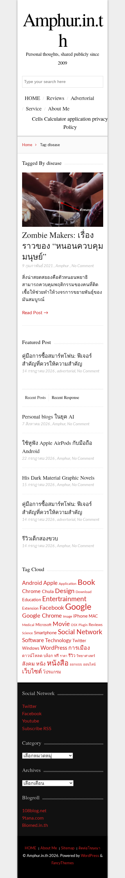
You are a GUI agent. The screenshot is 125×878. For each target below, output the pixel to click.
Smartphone (45, 633)
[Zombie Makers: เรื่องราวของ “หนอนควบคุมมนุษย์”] (62, 225)
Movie (61, 624)
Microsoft (43, 625)
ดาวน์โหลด (32, 656)
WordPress (53, 648)
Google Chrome (42, 616)
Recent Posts (35, 397)
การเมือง (79, 648)
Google (78, 607)
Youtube (30, 721)
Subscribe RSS (36, 728)
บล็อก (48, 656)
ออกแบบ (76, 664)
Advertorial (82, 97)
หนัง (41, 663)
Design (64, 591)
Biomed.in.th (35, 825)
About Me (58, 108)
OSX (74, 625)
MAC (93, 616)
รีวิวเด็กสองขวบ (40, 538)
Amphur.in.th (63, 29)
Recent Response (65, 397)
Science (27, 633)
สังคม (28, 663)
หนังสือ (58, 663)
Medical (28, 625)
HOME (32, 97)
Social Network (80, 632)
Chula (48, 591)
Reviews (55, 97)
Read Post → (35, 312)
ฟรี (56, 656)
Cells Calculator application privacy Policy (70, 122)
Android (32, 583)
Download (84, 592)
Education (31, 600)
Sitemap (67, 848)
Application (67, 583)
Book (86, 582)
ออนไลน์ (89, 664)
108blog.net (34, 810)
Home (27, 145)
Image (67, 616)
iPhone (80, 616)
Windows (30, 648)
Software (33, 640)
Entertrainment (64, 599)
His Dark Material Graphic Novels (58, 477)
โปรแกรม (52, 672)
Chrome (31, 591)
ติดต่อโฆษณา (89, 848)
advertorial (66, 371)
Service (34, 108)
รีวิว (71, 656)
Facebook (52, 608)
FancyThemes (62, 863)
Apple (50, 583)
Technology (58, 640)
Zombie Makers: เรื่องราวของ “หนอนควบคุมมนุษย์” (62, 245)
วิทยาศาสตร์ (85, 656)
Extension (30, 608)
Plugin (83, 625)
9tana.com (33, 818)
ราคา (63, 656)
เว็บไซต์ (32, 672)
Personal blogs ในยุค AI (48, 416)
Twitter (79, 641)
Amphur (62, 266)
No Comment (83, 266)
